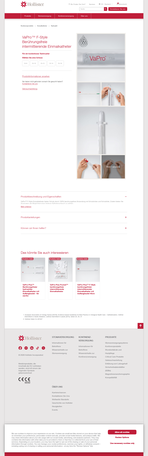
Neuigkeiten (57, 406)
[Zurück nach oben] (140, 326)
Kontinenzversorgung (66, 16)
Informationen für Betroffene (59, 344)
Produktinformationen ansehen (36, 76)
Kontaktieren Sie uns (117, 9)
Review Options (122, 437)
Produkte (27, 16)
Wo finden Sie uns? (78, 4)
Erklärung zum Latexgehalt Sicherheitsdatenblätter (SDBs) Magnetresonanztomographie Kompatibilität (116, 370)
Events (55, 410)
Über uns (84, 16)
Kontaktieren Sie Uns (61, 396)
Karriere (92, 4)
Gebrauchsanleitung (29, 89)
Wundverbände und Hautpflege (113, 351)
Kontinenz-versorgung (86, 339)
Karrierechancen (59, 392)
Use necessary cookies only (122, 443)
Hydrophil (54, 26)
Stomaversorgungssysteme (116, 343)
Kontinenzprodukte (27, 26)
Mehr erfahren (26, 207)
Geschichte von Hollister (62, 403)
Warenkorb (122, 4)
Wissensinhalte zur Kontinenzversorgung (87, 355)
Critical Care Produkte (114, 357)
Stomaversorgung (44, 16)
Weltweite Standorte (60, 399)
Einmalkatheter (42, 26)
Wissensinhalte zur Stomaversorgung (60, 351)
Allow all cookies (122, 432)
